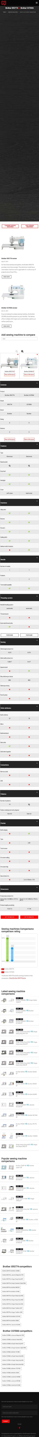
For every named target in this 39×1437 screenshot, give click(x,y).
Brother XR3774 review (9, 258)
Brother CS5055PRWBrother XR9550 (26, 1231)
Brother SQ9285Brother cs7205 (24, 1241)
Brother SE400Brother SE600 (26, 1072)
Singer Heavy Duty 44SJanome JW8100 (27, 1210)
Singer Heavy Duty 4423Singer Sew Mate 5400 (26, 1145)
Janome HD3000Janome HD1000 (25, 1106)
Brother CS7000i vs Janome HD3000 (11, 1376)
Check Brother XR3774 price (17, 978)
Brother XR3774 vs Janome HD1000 (11, 1324)
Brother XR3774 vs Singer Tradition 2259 (12, 1312)
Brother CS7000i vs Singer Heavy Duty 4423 (12, 1364)
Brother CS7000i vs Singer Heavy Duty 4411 (12, 1343)
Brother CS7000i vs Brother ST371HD (11, 1368)
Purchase (9, 635)
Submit (6, 1421)
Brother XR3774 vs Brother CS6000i (11, 1270)
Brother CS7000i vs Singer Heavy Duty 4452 (12, 1360)
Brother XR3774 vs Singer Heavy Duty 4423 (12, 1304)
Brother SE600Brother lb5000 (26, 1094)
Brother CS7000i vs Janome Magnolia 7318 (13, 1335)
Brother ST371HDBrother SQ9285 (25, 1252)
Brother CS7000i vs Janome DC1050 (11, 1385)
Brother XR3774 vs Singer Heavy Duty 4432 (12, 1295)
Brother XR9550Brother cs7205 (27, 1219)
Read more (7, 276)
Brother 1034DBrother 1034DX (26, 1136)
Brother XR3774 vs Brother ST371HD (11, 1316)
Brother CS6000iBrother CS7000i (25, 1011)
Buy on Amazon (9, 917)
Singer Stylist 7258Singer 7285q (25, 1199)
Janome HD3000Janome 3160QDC (25, 1189)
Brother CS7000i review (9, 308)
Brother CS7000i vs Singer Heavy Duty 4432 (12, 1356)
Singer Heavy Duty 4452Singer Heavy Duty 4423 (26, 1053)
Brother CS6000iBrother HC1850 (25, 1022)
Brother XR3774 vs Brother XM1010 (11, 1287)
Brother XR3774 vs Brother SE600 (10, 1320)
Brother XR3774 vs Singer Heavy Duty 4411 (12, 1279)
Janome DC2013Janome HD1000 (25, 1178)
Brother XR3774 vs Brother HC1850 (10, 1291)
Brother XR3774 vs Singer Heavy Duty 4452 (12, 1299)
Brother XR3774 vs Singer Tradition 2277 (12, 1308)
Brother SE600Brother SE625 (26, 1084)
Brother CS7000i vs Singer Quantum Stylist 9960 (14, 1347)
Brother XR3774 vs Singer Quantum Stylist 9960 (14, 1283)
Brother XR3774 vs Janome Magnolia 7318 (12, 1275)
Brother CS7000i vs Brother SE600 (10, 1372)
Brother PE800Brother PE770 (26, 1124)
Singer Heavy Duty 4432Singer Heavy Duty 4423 (26, 1043)
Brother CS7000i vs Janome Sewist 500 (12, 1339)
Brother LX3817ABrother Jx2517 (25, 1166)
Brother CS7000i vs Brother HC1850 (11, 1352)
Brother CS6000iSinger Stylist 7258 (26, 1001)
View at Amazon (10, 374)
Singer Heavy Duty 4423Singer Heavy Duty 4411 (26, 1032)
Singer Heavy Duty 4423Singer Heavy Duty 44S (26, 1064)
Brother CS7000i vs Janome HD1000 (11, 1381)
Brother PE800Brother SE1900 (26, 1115)
